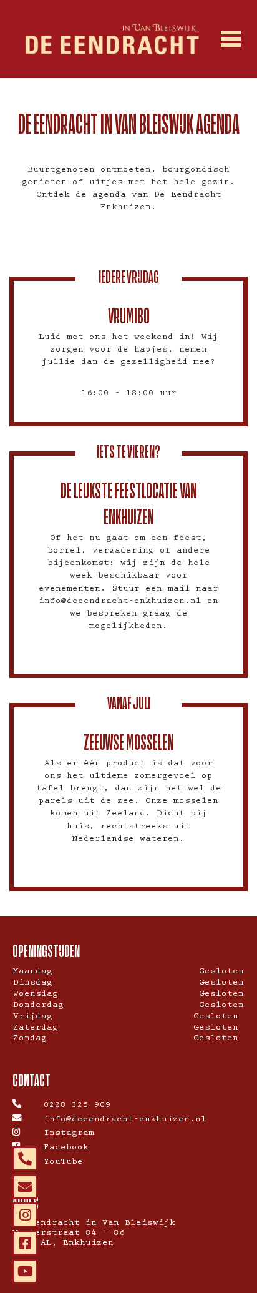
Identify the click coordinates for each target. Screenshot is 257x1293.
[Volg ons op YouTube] (24, 1271)
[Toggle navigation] (230, 39)
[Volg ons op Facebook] (24, 1243)
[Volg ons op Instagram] (24, 1214)
